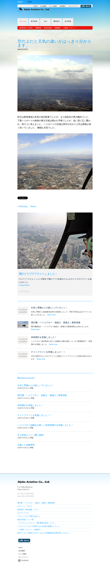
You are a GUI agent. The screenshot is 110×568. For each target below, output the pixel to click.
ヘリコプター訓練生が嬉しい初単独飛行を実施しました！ (45, 425)
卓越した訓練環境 (26, 445)
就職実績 (38, 28)
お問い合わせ (85, 6)
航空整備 (34, 21)
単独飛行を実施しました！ (44, 337)
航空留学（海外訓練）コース (27, 509)
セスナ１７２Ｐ (23, 513)
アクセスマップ (70, 31)
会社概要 (43, 6)
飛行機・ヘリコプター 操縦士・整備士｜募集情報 (55, 322)
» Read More (24, 285)
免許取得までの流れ (26, 28)
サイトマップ (73, 6)
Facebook (24, 560)
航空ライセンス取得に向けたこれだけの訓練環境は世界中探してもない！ (44, 533)
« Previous (22, 206)
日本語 (29, 2)
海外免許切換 (57, 31)
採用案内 (63, 6)
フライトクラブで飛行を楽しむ (28, 516)
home (20, 547)
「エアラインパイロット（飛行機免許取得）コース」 (36, 523)
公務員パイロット (69, 28)
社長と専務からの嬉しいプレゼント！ (49, 308)
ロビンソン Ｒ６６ (24, 506)
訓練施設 (58, 28)
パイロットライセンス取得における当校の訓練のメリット (38, 526)
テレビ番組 (53, 6)
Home (35, 6)
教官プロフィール (44, 31)
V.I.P (45, 21)
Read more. (51, 315)
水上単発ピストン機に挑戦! (30, 435)
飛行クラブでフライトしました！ (38, 273)
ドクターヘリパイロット (27, 31)
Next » (33, 206)
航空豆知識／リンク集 (25, 520)
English (20, 2)
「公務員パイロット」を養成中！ (29, 530)
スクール (23, 21)
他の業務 (68, 21)
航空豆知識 (48, 28)
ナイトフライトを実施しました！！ (48, 352)
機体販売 (56, 21)
